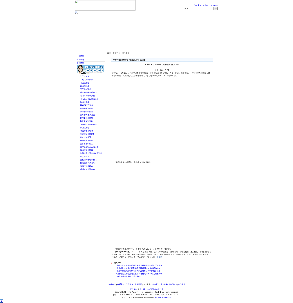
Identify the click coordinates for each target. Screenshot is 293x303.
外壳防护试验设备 (87, 134)
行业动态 (80, 60)
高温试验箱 (84, 83)
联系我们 (121, 284)
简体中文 (197, 5)
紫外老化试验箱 (86, 112)
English (214, 5)
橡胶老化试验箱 (86, 121)
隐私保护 (173, 284)
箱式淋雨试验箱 (86, 131)
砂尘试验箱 (84, 128)
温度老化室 (84, 156)
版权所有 (133, 289)
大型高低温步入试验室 (89, 147)
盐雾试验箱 (84, 76)
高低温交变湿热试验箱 (89, 99)
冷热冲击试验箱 (86, 108)
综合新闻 (80, 63)
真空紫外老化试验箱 (88, 160)
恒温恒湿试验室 (86, 150)
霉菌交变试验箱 (86, 140)
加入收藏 (147, 284)
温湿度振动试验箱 (87, 169)
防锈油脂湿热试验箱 (88, 124)
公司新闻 (80, 56)
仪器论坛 (129, 284)
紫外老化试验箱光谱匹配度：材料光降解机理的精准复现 (139, 274)
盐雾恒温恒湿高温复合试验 (91, 153)
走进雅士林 (101, 44)
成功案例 (152, 44)
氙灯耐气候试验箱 (87, 115)
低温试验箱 (84, 86)
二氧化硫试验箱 (86, 80)
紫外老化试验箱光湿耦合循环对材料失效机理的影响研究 (139, 265)
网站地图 (138, 284)
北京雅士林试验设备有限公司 (151, 289)
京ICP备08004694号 (162, 297)
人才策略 (168, 44)
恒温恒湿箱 (84, 102)
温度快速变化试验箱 (88, 92)
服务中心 (185, 44)
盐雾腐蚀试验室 (86, 144)
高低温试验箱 (85, 89)
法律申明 (181, 284)
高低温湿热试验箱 (87, 96)
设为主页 (155, 284)
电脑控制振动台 (86, 166)
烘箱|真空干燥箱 (86, 105)
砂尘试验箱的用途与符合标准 (128, 276)
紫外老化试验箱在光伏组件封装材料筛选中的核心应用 (138, 271)
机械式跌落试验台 (87, 163)
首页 (85, 44)
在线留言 (112, 284)
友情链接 (164, 284)
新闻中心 (118, 44)
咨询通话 (202, 44)
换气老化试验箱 (86, 118)
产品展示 (135, 44)
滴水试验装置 (85, 137)
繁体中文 (206, 5)
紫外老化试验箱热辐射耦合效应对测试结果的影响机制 (138, 268)
